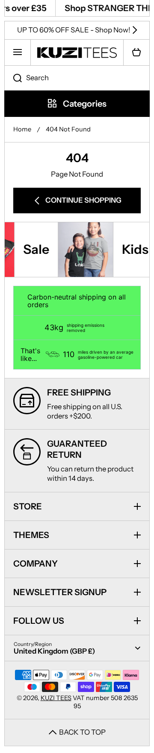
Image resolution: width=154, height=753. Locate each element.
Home (22, 129)
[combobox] (77, 78)
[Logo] (77, 52)
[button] (136, 52)
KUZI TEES (56, 698)
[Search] (13, 78)
